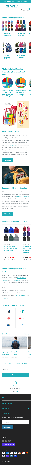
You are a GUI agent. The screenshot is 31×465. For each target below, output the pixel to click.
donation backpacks (21, 295)
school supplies (15, 280)
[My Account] (24, 10)
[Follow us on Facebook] (3, 441)
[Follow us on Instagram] (9, 441)
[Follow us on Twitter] (6, 441)
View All (26, 334)
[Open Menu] (2, 6)
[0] (28, 10)
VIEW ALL (7, 160)
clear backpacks (11, 145)
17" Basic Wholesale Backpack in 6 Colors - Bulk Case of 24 (10, 248)
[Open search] (21, 10)
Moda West (7, 244)
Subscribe (15, 375)
